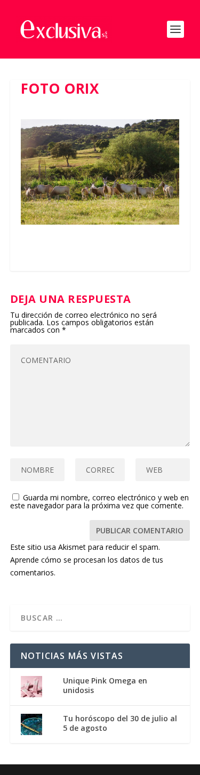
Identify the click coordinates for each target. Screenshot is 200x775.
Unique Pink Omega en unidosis (105, 685)
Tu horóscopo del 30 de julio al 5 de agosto (120, 723)
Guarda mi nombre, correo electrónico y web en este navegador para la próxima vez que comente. (99, 501)
